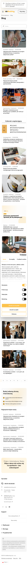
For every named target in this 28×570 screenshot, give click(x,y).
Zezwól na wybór (14, 309)
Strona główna (5, 15)
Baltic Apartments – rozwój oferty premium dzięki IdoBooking (12, 450)
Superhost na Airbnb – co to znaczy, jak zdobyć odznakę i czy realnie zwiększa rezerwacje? (14, 344)
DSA (20, 558)
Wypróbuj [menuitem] (22, 11)
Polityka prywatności (6, 558)
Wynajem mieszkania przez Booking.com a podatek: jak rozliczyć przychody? (13, 111)
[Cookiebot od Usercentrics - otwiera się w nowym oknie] (20, 255)
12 (24, 380)
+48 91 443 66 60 (9, 483)
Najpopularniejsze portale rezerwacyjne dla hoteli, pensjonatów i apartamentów (13, 82)
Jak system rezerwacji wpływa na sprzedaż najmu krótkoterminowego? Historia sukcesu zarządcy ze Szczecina (14, 440)
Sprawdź (12, 6)
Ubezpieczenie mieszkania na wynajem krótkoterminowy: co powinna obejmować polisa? (13, 53)
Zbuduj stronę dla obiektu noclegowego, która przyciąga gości (13, 169)
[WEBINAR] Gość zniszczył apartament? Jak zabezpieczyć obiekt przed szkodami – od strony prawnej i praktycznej (13, 229)
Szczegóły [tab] (12, 259)
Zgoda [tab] (4, 259)
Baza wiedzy (14, 520)
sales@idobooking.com (10, 487)
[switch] (24, 290)
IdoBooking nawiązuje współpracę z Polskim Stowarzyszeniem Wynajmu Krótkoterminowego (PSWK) (13, 141)
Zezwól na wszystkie (14, 305)
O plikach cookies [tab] (21, 259)
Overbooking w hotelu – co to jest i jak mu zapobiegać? (13, 372)
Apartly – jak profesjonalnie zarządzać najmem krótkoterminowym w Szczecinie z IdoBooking (13, 429)
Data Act (15, 558)
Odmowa (14, 314)
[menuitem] (5, 562)
